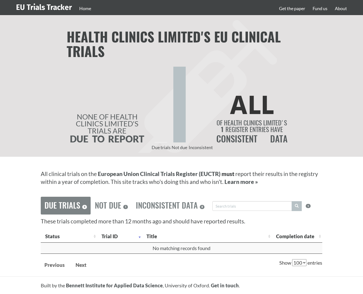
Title (151, 236)
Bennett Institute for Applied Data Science (114, 285)
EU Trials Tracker (44, 7)
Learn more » (241, 181)
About (341, 8)
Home (85, 8)
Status (52, 236)
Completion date (295, 236)
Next (81, 265)
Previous (54, 265)
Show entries (300, 263)
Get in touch (225, 285)
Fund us (320, 8)
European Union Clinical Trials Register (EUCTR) (160, 174)
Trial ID (109, 236)
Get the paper (292, 8)
